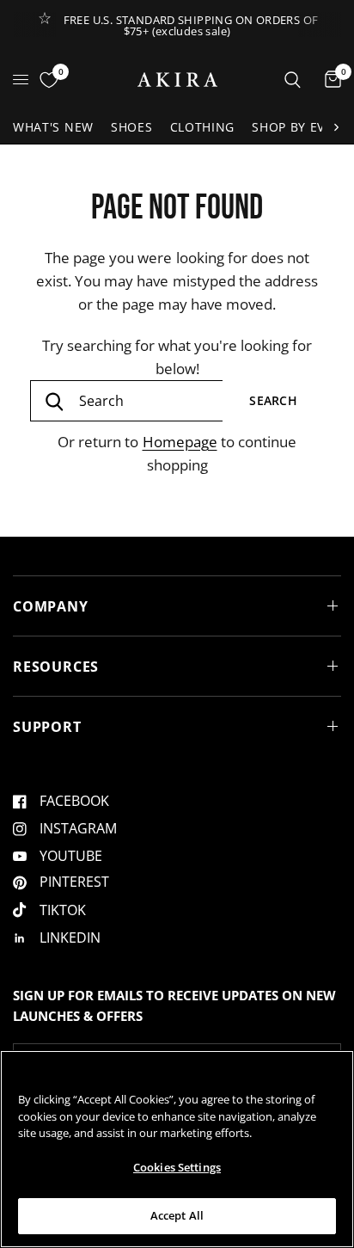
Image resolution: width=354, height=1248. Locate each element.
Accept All (177, 1215)
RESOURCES (56, 666)
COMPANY (50, 606)
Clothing (202, 127)
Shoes (132, 127)
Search (273, 400)
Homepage (180, 442)
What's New (53, 127)
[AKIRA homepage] (177, 79)
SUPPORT (47, 726)
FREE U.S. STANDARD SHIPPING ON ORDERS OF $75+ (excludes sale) (191, 25)
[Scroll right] (336, 127)
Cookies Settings (177, 1167)
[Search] (292, 79)
